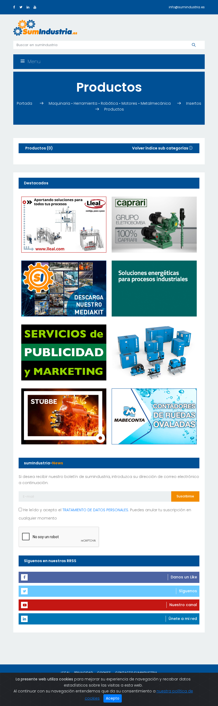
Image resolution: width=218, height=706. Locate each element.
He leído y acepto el (75, 510)
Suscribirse (185, 496)
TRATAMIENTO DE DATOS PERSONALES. (95, 510)
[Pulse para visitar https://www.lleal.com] (63, 224)
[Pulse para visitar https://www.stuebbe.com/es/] (63, 416)
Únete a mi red (183, 618)
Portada (25, 103)
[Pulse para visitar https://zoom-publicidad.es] (63, 352)
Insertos (193, 103)
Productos (114, 109)
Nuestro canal (183, 604)
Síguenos (188, 591)
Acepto (112, 698)
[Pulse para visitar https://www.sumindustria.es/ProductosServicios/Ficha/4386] (63, 288)
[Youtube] (34, 7)
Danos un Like (184, 577)
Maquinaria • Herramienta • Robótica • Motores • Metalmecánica (110, 103)
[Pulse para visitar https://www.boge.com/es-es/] (154, 352)
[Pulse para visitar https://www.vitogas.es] (154, 288)
